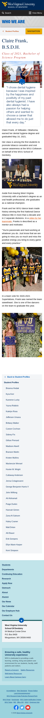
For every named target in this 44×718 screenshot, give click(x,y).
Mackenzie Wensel (14, 464)
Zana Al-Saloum (13, 516)
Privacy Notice (33, 691)
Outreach (6, 588)
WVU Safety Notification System (30, 700)
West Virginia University (24, 713)
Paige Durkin (11, 504)
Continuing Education (12, 574)
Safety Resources (27, 670)
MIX (14, 702)
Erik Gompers (12, 539)
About (5, 592)
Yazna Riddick (12, 406)
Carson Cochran (13, 429)
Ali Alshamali (11, 498)
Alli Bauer (10, 533)
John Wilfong (11, 492)
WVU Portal (7, 700)
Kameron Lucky (12, 400)
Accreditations (11, 691)
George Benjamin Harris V (17, 487)
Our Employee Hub (11, 611)
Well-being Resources (13, 673)
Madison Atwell (12, 446)
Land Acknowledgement (22, 693)
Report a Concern (12, 670)
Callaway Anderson (14, 475)
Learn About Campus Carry (15, 677)
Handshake (15, 700)
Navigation (35, 31)
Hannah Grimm (12, 510)
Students (6, 565)
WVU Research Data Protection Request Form (22, 696)
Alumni (5, 597)
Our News (6, 602)
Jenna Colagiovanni (14, 481)
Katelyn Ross (11, 411)
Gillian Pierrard (12, 440)
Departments (8, 569)
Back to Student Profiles (18, 377)
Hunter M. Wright (13, 469)
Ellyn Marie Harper (14, 545)
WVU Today (8, 702)
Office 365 (20, 702)
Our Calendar (8, 606)
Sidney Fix (10, 435)
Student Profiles (12, 31)
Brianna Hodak (12, 388)
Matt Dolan (10, 527)
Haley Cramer (12, 521)
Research (6, 579)
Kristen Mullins (12, 458)
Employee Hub (34, 702)
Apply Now (7, 583)
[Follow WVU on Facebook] (16, 707)
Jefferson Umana (13, 417)
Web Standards (22, 691)
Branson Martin (12, 452)
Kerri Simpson (12, 550)
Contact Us (7, 615)
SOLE (27, 702)
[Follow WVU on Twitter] (22, 707)
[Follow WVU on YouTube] (27, 707)
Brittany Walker (12, 423)
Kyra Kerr (10, 394)
